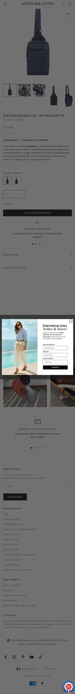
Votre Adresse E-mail (48, 344)
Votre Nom (46, 351)
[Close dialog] (70, 321)
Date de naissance (48, 358)
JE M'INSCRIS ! (55, 367)
